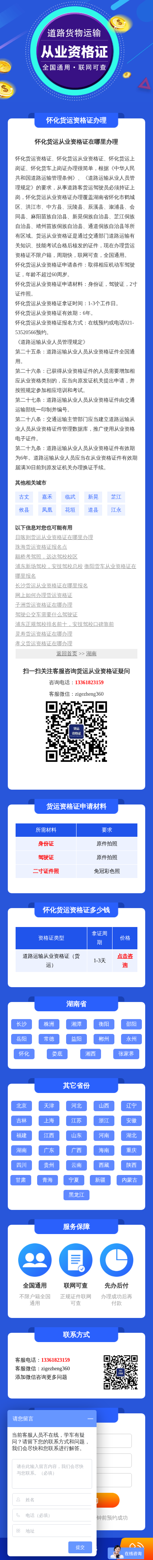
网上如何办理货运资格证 (43, 595)
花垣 (70, 510)
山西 (104, 1106)
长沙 (21, 1024)
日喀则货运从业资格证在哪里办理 (54, 537)
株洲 (49, 1024)
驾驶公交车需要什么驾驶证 (46, 614)
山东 (76, 1135)
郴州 (104, 1039)
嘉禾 (47, 497)
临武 (70, 497)
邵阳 (131, 1024)
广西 (76, 1150)
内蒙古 (129, 1180)
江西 (49, 1135)
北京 (21, 1106)
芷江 (116, 497)
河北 (76, 1106)
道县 (93, 510)
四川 (21, 1165)
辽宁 (131, 1106)
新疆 (100, 1180)
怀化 (24, 1054)
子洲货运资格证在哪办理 (43, 605)
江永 (116, 510)
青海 (47, 1180)
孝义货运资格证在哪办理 (43, 643)
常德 (49, 1039)
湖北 (131, 1135)
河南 (104, 1135)
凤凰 (47, 510)
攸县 (24, 510)
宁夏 (74, 1180)
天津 (49, 1106)
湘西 (90, 1054)
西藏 (104, 1165)
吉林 (21, 1120)
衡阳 (104, 1024)
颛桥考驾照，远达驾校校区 (46, 556)
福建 (21, 1135)
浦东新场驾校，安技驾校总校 (49, 566)
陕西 (131, 1165)
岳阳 (21, 1039)
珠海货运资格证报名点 (41, 547)
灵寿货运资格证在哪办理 (43, 634)
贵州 (49, 1165)
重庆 (131, 1150)
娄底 (57, 1054)
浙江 (104, 1120)
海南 (104, 1150)
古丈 (24, 497)
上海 (49, 1120)
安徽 (131, 1120)
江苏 (76, 1120)
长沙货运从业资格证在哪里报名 (51, 585)
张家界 (126, 1054)
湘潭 (76, 1024)
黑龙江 (76, 1195)
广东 (49, 1150)
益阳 (76, 1039)
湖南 (91, 653)
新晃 (93, 497)
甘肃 (21, 1180)
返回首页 (66, 653)
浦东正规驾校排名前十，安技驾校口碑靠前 (64, 624)
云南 (76, 1165)
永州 (131, 1039)
